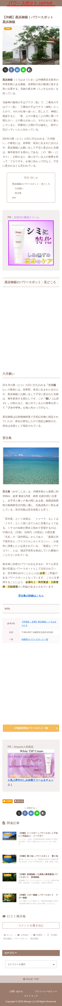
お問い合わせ (16, 991)
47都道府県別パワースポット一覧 (31, 728)
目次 (26, 177)
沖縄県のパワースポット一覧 (34, 639)
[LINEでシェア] (23, 70)
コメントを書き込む (31, 925)
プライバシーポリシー (46, 991)
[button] (29, 70)
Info (14, 197)
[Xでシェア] (5, 70)
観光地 (20, 801)
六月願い (19, 188)
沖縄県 (9, 801)
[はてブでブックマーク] (17, 70)
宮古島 (18, 193)
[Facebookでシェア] (11, 70)
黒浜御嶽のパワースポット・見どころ (31, 184)
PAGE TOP (32, 979)
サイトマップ (31, 996)
